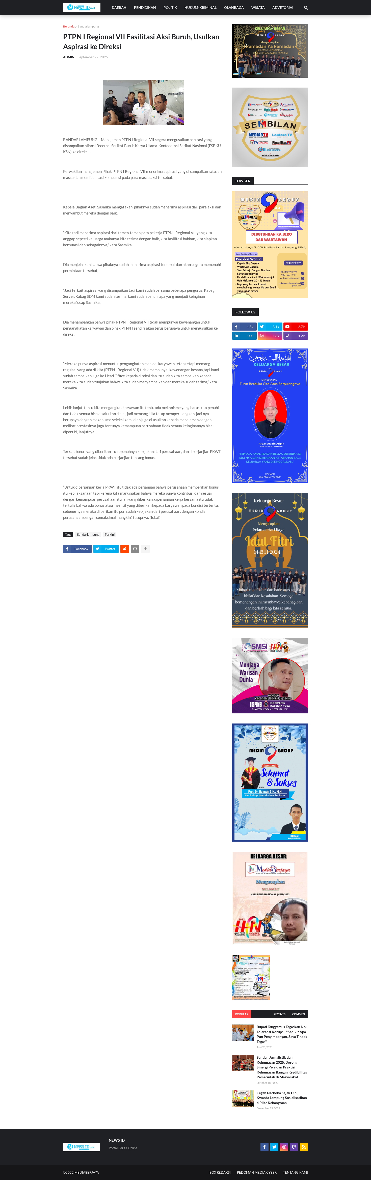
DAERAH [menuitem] (119, 7)
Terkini (110, 534)
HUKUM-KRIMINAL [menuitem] (200, 7)
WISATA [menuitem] (258, 7)
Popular (241, 1014)
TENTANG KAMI (295, 1172)
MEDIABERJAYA (86, 1172)
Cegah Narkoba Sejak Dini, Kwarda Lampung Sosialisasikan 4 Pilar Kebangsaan (282, 1098)
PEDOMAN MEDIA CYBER (257, 1172)
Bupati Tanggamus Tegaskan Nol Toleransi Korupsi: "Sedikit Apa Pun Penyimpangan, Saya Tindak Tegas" (282, 1034)
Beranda (68, 26)
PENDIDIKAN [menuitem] (145, 7)
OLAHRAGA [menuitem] (234, 7)
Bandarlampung (88, 26)
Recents (279, 1014)
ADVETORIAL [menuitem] (283, 7)
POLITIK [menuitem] (170, 7)
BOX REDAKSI (220, 1172)
